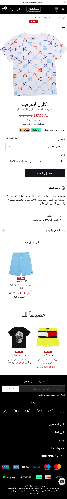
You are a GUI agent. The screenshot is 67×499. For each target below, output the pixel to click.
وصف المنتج (54, 188)
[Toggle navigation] (63, 9)
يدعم (61, 440)
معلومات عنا (57, 448)
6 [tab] (26, 372)
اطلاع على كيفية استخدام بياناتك (51, 395)
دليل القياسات (11, 138)
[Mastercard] (58, 467)
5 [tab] (31, 372)
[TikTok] (5, 410)
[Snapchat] (27, 410)
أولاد (63, 17)
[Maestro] (47, 467)
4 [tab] (35, 372)
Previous (2, 347)
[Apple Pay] (25, 467)
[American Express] (16, 467)
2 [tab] (45, 372)
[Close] (65, 1)
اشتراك (10, 388)
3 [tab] (40, 372)
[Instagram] (39, 410)
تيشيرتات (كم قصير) (43, 17)
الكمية (62, 155)
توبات (56, 17)
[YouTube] (16, 410)
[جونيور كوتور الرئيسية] (33, 9)
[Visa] (36, 467)
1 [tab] (49, 372)
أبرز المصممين (56, 424)
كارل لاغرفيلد (33, 104)
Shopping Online (52, 456)
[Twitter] (50, 410)
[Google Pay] (58, 477)
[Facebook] (62, 410)
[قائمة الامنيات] (31, 291)
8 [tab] (17, 372)
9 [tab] (12, 372)
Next (64, 347)
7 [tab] (21, 372)
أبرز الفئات (58, 432)
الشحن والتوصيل (52, 230)
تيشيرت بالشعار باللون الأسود (19, 359)
